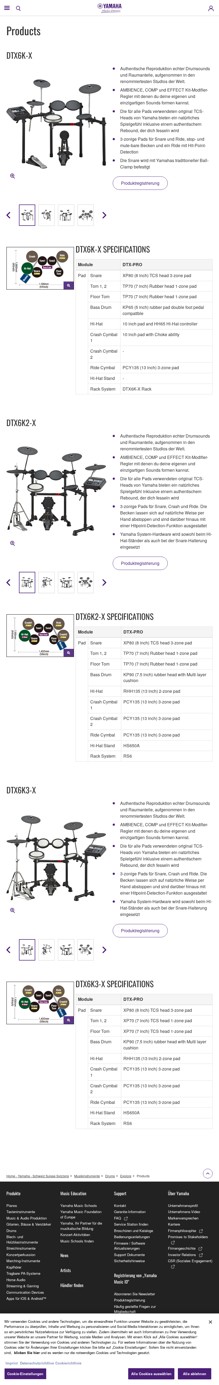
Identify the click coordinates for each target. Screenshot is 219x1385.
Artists (65, 1270)
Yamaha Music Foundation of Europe (80, 1214)
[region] (109, 1349)
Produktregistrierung (129, 1300)
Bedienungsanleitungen (132, 1236)
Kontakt (120, 1205)
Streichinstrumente (21, 1248)
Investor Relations (182, 1254)
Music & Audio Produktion (26, 1218)
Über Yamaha (178, 1193)
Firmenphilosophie (182, 1230)
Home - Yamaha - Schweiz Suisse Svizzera (37, 1176)
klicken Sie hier (27, 1352)
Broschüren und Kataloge (133, 1230)
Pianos (11, 1205)
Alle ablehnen (194, 1373)
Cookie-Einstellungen (25, 1373)
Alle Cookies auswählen (151, 1373)
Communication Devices (25, 1292)
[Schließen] (210, 1322)
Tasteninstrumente (20, 1211)
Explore (125, 1176)
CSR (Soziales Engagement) (190, 1260)
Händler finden (71, 1285)
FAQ (117, 1218)
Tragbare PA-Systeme (23, 1273)
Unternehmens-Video (184, 1211)
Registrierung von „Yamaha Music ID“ (135, 1278)
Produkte (13, 1193)
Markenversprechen (183, 1218)
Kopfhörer (13, 1267)
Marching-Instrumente (23, 1260)
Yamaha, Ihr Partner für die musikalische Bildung (81, 1226)
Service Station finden (131, 1224)
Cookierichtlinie (68, 1363)
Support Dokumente (129, 1254)
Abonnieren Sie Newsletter (134, 1293)
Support (120, 1193)
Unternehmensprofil (183, 1205)
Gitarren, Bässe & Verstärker (28, 1224)
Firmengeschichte (181, 1248)
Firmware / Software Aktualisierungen (129, 1246)
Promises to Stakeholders (188, 1236)
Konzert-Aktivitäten (75, 1234)
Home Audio (15, 1279)
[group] (27, 215)
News (64, 1255)
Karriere (174, 1224)
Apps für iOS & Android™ (26, 1298)
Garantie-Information (130, 1211)
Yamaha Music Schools (78, 1205)
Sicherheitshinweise (129, 1260)
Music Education (73, 1193)
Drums (110, 1176)
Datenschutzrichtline (37, 1363)
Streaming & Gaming (22, 1285)
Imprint (12, 1363)
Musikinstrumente (87, 1176)
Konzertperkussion (20, 1254)
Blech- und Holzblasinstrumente (22, 1239)
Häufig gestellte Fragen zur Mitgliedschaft (135, 1309)
